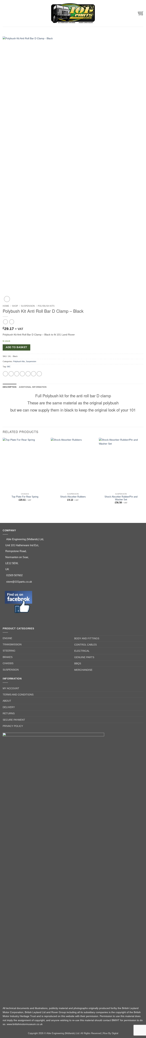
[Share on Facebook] (11, 373)
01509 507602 (14, 575)
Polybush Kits (46, 306)
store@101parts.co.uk (19, 581)
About (7, 700)
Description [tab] (9, 387)
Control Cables (85, 644)
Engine (7, 638)
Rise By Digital (110, 1033)
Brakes (7, 657)
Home (6, 306)
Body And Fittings (86, 638)
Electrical (82, 650)
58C (9, 366)
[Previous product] (11, 321)
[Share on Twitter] (16, 373)
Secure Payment (14, 719)
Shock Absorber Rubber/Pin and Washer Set (121, 498)
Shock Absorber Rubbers (73, 497)
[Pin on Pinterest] (28, 373)
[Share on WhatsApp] (5, 373)
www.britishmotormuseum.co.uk (25, 1024)
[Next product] (5, 321)
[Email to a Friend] (22, 373)
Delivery (9, 707)
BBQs (77, 663)
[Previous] (3, 473)
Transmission (12, 644)
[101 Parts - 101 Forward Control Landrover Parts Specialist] (73, 13)
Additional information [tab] (32, 387)
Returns (9, 713)
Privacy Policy (13, 726)
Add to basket (16, 347)
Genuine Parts (84, 657)
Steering (9, 650)
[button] (4, 13)
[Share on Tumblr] (39, 373)
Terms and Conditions (18, 694)
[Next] (143, 473)
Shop (15, 306)
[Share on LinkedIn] (33, 373)
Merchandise (83, 669)
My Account (11, 688)
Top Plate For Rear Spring (25, 497)
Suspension (28, 306)
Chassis (8, 663)
